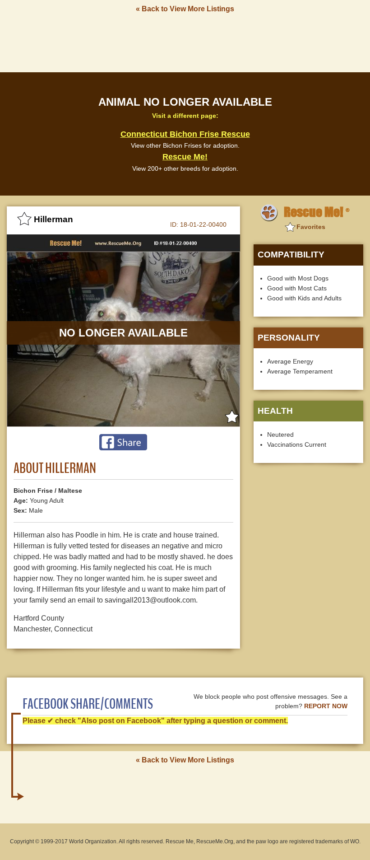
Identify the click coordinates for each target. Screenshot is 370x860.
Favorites (310, 226)
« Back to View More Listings (185, 9)
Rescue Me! (185, 156)
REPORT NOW (325, 706)
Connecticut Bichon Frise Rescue (185, 134)
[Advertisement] (185, 42)
